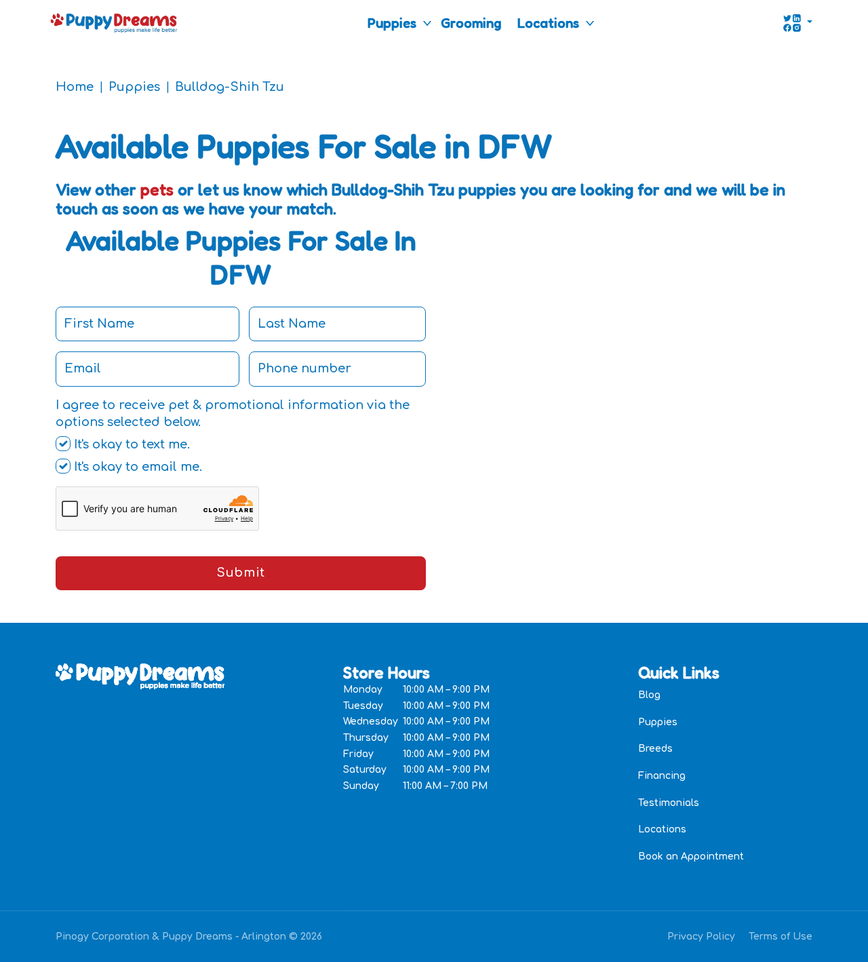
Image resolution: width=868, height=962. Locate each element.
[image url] (113, 21)
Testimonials (668, 803)
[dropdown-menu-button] (427, 23)
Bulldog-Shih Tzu (229, 87)
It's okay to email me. (136, 467)
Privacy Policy (701, 936)
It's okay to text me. (130, 444)
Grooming (471, 23)
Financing (662, 776)
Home (75, 87)
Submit (240, 572)
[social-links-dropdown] (797, 23)
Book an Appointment (691, 856)
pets (157, 189)
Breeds (655, 749)
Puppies (392, 23)
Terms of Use (780, 936)
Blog (649, 695)
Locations (548, 23)
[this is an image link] (140, 675)
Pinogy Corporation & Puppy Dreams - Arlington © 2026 (189, 936)
